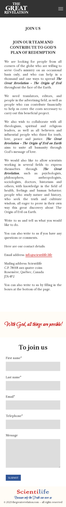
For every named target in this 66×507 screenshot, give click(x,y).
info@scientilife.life (38, 255)
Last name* (13, 377)
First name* (14, 358)
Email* (10, 397)
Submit (13, 477)
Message (12, 435)
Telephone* (14, 416)
